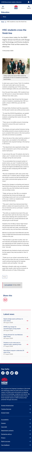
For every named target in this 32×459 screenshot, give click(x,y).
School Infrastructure (11, 405)
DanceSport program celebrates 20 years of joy (13, 352)
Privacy (3, 438)
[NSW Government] (16, 381)
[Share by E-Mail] (5, 301)
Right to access (5, 441)
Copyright (4, 427)
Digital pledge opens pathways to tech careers (13, 320)
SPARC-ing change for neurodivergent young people (12, 328)
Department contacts (7, 430)
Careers (3, 423)
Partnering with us (6, 434)
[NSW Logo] (16, 7)
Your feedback (5, 445)
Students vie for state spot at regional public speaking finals (12, 344)
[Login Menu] (29, 2)
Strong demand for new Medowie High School (13, 336)
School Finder (5, 413)
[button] (2, 7)
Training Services (9, 409)
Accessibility (5, 419)
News (4, 16)
